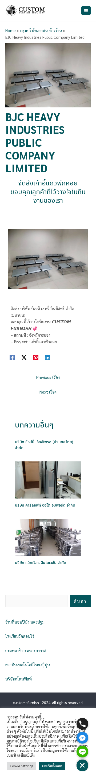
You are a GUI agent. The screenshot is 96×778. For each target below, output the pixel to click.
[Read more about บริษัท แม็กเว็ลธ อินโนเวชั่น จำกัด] (48, 536)
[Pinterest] (35, 357)
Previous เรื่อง (48, 377)
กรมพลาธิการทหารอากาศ (25, 650)
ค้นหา (80, 601)
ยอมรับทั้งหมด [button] (52, 766)
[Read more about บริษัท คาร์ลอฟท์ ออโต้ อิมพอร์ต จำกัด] (48, 479)
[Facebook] (12, 357)
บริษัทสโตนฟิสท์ (18, 678)
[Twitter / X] (24, 357)
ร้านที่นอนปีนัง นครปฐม (25, 621)
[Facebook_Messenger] (82, 738)
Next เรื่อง (48, 392)
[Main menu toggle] (86, 10)
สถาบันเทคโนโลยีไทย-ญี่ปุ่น (27, 664)
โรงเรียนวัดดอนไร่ (19, 636)
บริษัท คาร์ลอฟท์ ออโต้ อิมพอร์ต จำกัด (45, 505)
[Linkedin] (47, 357)
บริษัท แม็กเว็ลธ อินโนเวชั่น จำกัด (40, 563)
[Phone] (82, 724)
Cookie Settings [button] (21, 766)
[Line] (82, 751)
